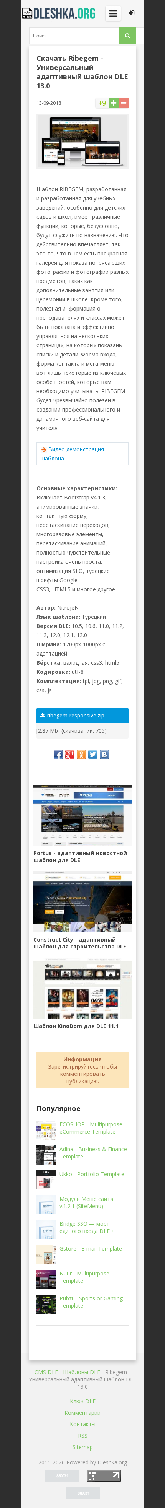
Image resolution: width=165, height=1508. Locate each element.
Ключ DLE (83, 1401)
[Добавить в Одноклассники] (81, 754)
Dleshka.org (59, 13)
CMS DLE (46, 1372)
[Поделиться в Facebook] (58, 754)
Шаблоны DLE (81, 1372)
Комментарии (82, 1412)
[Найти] (127, 35)
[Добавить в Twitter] (92, 754)
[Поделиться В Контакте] (104, 754)
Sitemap (83, 1447)
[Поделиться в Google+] (69, 754)
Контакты (83, 1424)
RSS (82, 1435)
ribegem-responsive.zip (75, 715)
